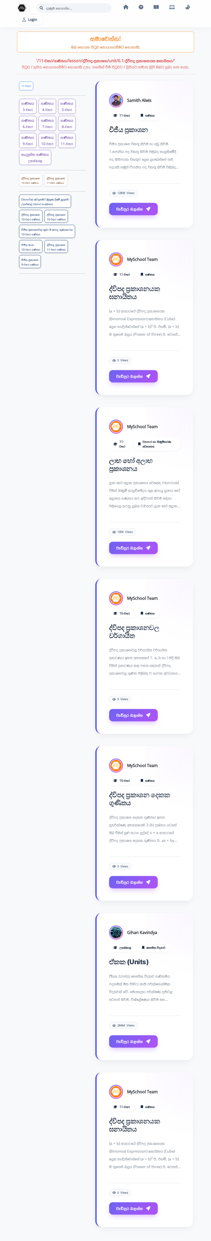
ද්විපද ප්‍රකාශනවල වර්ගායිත (134, 631)
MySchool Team (142, 258)
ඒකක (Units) (129, 961)
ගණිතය (27, 106)
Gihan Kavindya (142, 931)
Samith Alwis (139, 99)
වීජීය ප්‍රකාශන (128, 129)
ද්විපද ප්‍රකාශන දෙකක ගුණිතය (139, 798)
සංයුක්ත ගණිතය (35, 157)
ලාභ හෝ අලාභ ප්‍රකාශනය (131, 464)
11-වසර (26, 86)
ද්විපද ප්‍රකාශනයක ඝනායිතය (134, 292)
